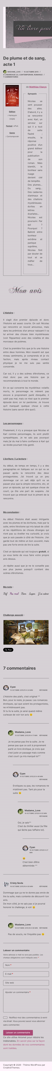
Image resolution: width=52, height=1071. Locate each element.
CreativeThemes (11, 1067)
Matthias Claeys (38, 86)
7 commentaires (10, 77)
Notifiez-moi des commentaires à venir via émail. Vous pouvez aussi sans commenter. (25, 1021)
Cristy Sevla (16, 883)
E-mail (9, 974)
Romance (38, 75)
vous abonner (38, 1021)
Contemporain (26, 75)
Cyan (13, 686)
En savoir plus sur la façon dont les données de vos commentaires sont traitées (24, 1044)
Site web (9, 982)
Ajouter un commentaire (18, 992)
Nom (8, 965)
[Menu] (45, 27)
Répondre (43, 690)
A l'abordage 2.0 (10, 75)
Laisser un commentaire (18, 1032)
